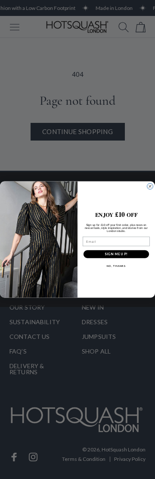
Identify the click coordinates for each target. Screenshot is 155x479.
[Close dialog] (150, 186)
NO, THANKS (116, 265)
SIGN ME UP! (116, 254)
